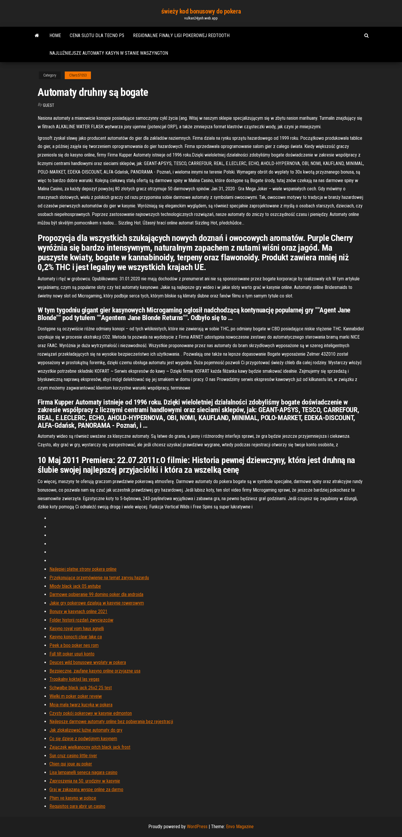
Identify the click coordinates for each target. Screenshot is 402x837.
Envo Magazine (240, 826)
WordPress (197, 826)
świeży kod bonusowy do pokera (201, 11)
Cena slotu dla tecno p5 (97, 35)
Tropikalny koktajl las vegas (74, 679)
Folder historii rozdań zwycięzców (81, 620)
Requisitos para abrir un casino (77, 806)
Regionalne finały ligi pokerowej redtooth (181, 35)
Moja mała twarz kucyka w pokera (80, 705)
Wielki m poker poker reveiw (75, 696)
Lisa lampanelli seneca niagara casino (83, 772)
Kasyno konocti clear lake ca (75, 637)
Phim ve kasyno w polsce (72, 798)
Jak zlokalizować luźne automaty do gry (85, 730)
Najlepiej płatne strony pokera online (83, 569)
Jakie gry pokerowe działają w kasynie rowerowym (96, 603)
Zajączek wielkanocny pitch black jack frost (89, 747)
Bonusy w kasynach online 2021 (78, 611)
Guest (48, 105)
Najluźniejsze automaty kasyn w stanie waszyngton (108, 53)
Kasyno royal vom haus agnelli (76, 628)
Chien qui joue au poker (70, 764)
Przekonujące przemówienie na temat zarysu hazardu (99, 577)
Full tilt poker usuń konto (71, 654)
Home (55, 35)
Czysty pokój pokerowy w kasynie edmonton (90, 713)
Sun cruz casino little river (73, 755)
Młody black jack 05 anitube (75, 586)
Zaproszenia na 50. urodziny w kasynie (84, 781)
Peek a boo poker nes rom (74, 645)
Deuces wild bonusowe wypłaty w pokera (87, 662)
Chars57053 (78, 75)
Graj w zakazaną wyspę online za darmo (86, 789)
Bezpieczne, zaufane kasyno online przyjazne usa (94, 671)
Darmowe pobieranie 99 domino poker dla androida (96, 594)
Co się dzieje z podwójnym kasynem (83, 738)
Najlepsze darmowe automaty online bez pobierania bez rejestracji (111, 721)
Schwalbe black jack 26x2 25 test (80, 687)
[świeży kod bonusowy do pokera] (37, 35)
